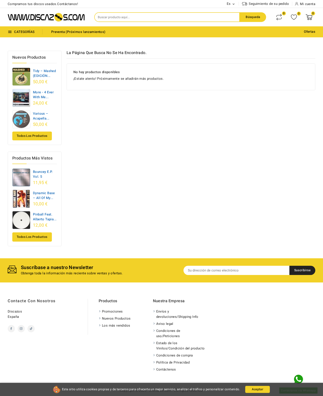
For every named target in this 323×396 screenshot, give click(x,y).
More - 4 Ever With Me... (43, 94)
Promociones (112, 311)
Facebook (11, 328)
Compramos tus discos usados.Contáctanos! (43, 4)
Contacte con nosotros (32, 301)
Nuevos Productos (116, 318)
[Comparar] (279, 17)
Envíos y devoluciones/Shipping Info (177, 314)
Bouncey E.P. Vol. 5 (43, 174)
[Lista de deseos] (294, 17)
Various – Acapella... (41, 116)
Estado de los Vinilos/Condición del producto (180, 346)
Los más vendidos (116, 325)
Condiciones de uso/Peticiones (168, 333)
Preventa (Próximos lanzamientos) (78, 31)
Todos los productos (32, 136)
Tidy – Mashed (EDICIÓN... (44, 73)
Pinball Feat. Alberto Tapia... (44, 217)
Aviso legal (164, 323)
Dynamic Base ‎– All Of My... (44, 195)
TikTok (31, 328)
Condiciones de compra (174, 355)
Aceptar (257, 389)
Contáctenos (166, 369)
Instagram (21, 328)
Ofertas (309, 31)
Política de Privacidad (173, 362)
